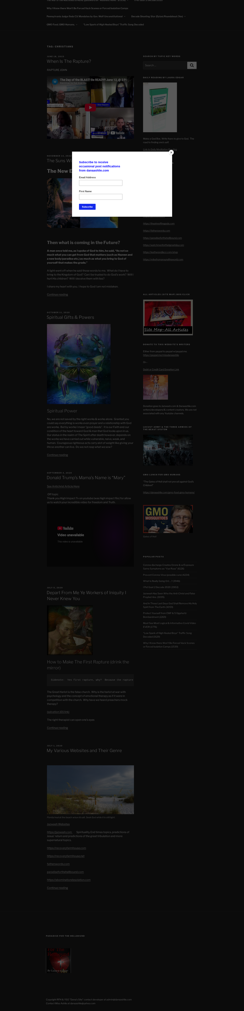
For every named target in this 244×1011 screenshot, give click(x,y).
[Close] (171, 152)
